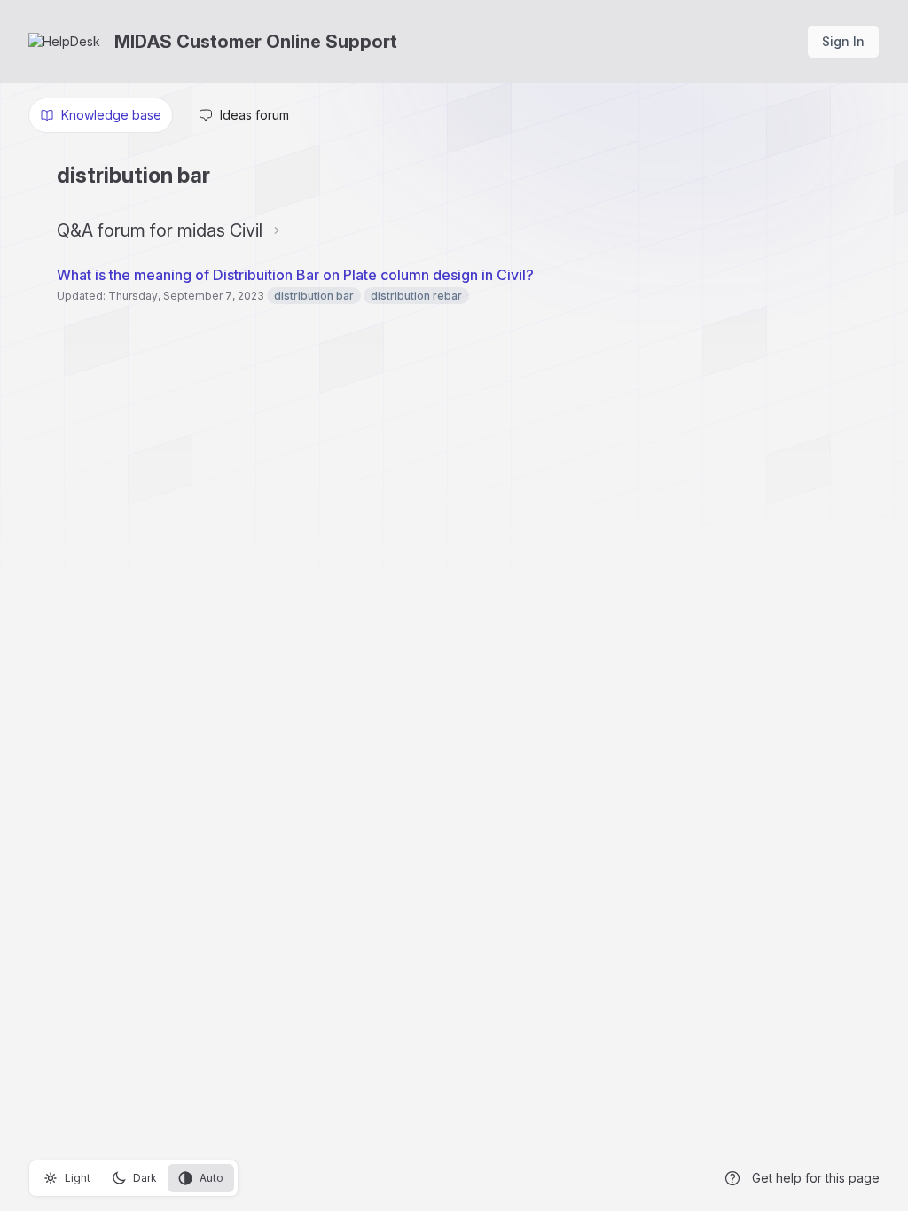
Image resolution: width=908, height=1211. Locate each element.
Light (77, 1177)
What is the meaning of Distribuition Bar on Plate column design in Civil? (295, 275)
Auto (211, 1177)
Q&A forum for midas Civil (159, 230)
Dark (145, 1177)
